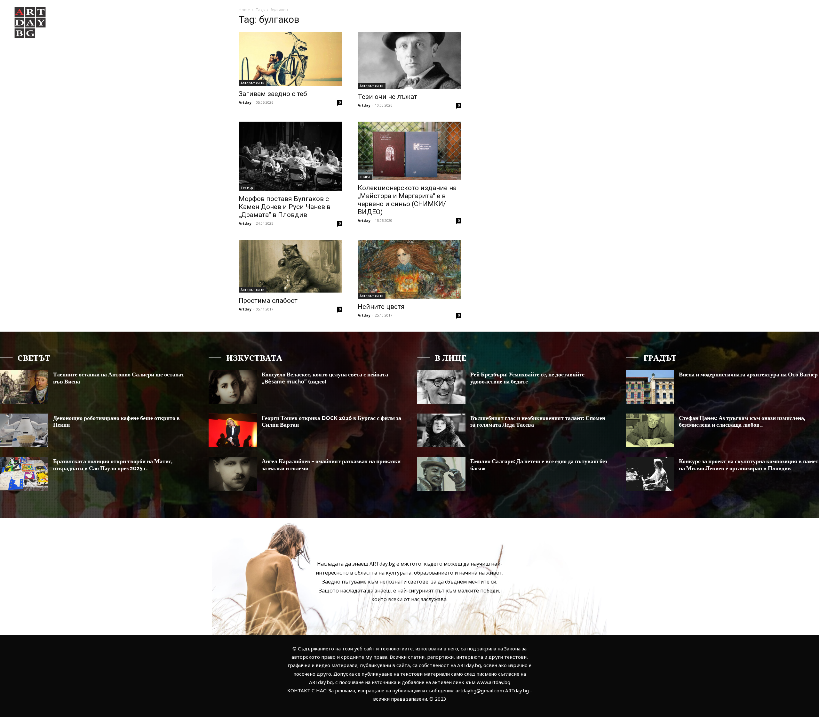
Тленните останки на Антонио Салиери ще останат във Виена (118, 378)
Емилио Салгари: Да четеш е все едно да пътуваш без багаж (538, 465)
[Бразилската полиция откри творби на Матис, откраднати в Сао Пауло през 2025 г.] (24, 474)
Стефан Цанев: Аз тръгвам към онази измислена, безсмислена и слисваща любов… (742, 422)
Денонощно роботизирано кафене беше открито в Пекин (116, 422)
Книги (365, 177)
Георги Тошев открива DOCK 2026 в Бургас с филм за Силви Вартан (331, 422)
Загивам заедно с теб (273, 94)
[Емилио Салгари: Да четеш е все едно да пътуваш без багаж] (441, 474)
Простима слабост (268, 300)
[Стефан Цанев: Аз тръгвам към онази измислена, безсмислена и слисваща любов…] (650, 430)
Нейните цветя (381, 306)
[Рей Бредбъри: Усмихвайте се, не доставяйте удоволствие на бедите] (441, 387)
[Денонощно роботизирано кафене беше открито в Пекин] (24, 430)
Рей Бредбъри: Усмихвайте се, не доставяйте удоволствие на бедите (527, 378)
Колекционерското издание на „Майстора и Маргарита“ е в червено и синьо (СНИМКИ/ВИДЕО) (407, 200)
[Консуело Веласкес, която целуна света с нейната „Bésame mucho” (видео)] (233, 387)
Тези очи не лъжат (387, 97)
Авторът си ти (253, 83)
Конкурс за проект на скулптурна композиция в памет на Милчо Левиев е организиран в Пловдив (748, 465)
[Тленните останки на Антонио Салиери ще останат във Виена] (24, 387)
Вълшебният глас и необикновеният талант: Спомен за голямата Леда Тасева (537, 422)
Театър (247, 188)
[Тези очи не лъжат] (409, 60)
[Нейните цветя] (409, 269)
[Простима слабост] (290, 266)
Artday (245, 102)
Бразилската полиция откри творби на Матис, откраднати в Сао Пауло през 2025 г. (112, 465)
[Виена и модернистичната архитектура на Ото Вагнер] (650, 387)
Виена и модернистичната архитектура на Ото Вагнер (748, 375)
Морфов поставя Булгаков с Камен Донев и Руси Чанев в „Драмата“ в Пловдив (284, 207)
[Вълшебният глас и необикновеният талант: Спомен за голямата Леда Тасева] (441, 430)
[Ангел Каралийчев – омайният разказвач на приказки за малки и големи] (233, 474)
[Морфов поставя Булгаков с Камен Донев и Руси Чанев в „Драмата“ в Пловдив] (290, 156)
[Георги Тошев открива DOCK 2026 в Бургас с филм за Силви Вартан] (233, 430)
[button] (760, 17)
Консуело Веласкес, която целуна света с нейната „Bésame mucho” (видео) (325, 378)
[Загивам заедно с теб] (290, 59)
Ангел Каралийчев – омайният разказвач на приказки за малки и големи (331, 465)
